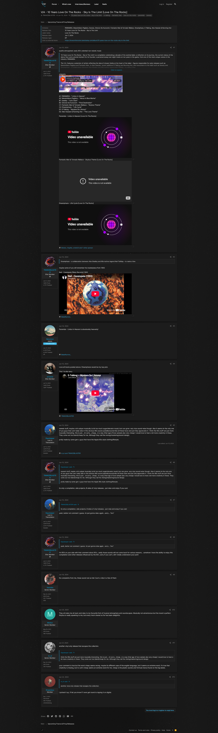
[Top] (172, 730)
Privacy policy (155, 730)
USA (44, 600)
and (71, 453)
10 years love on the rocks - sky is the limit (86, 15)
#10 (173, 610)
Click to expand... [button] (117, 70)
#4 (174, 364)
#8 (174, 537)
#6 (174, 462)
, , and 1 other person (77, 248)
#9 (174, 574)
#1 (174, 47)
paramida (141, 15)
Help (163, 730)
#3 (174, 326)
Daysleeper (50, 438)
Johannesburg (47, 703)
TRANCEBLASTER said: (69, 504)
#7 (174, 500)
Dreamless (50, 690)
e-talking (107, 15)
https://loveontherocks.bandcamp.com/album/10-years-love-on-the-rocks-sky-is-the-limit (97, 40)
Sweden (45, 453)
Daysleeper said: (66, 467)
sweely (148, 15)
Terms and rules (143, 730)
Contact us (133, 730)
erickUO (50, 377)
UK (44, 354)
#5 (174, 425)
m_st (50, 656)
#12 (173, 677)
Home (168, 730)
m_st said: (64, 681)
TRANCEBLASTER (49, 15)
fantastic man (117, 15)
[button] (58, 4)
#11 (174, 643)
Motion (50, 623)
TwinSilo (50, 588)
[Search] (175, 4)
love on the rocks (130, 15)
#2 (174, 257)
